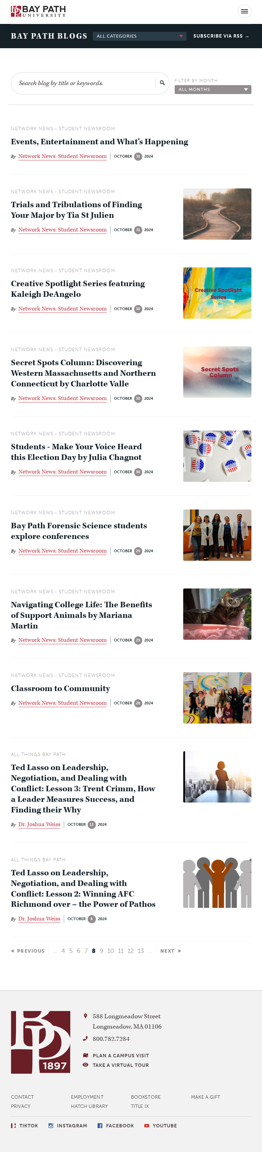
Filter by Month (196, 80)
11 (120, 951)
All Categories (117, 36)
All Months (194, 89)
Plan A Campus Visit (121, 1056)
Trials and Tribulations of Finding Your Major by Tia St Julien (76, 210)
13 (141, 951)
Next (167, 951)
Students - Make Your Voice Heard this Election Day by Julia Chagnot (76, 452)
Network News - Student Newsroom (63, 129)
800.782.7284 (111, 1039)
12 (131, 951)
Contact (22, 1097)
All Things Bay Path (38, 754)
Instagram (72, 1126)
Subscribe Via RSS (218, 36)
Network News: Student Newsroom (62, 156)
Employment (87, 1097)
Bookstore (146, 1097)
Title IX (140, 1106)
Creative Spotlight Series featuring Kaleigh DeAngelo (78, 289)
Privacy (21, 1106)
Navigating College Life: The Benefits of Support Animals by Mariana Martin (81, 616)
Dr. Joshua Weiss (39, 824)
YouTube (165, 1126)
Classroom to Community (60, 689)
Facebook (120, 1126)
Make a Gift (205, 1097)
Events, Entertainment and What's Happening (99, 142)
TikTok (28, 1126)
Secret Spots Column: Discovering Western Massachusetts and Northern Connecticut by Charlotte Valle (83, 373)
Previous (31, 951)
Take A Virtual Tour (121, 1065)
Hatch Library (89, 1106)
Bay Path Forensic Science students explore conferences (79, 531)
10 (110, 951)
